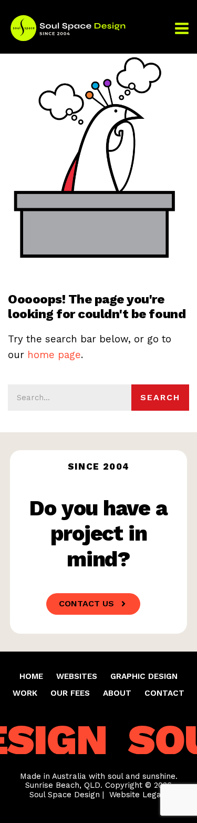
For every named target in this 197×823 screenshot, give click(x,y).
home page (54, 355)
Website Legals (138, 794)
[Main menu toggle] (182, 28)
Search (160, 397)
